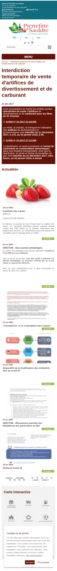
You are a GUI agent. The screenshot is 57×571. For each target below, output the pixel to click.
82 (24, 480)
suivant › (36, 480)
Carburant (46, 505)
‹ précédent (19, 478)
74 (32, 478)
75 (37, 478)
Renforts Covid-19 (12, 468)
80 (15, 480)
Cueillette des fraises (14, 211)
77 (47, 478)
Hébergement (28, 521)
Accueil (4, 62)
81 (19, 480)
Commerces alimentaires (11, 506)
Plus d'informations (34, 555)
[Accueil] (29, 34)
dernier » (45, 480)
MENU (28, 57)
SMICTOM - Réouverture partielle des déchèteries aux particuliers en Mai (22, 424)
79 (10, 480)
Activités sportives (46, 521)
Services (11, 521)
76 (42, 478)
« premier (8, 478)
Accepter (30, 562)
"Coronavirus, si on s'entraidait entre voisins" (27, 326)
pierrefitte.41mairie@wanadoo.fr (12, 11)
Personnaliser (43, 562)
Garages (28, 505)
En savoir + (48, 239)
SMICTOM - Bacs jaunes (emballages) (22, 248)
